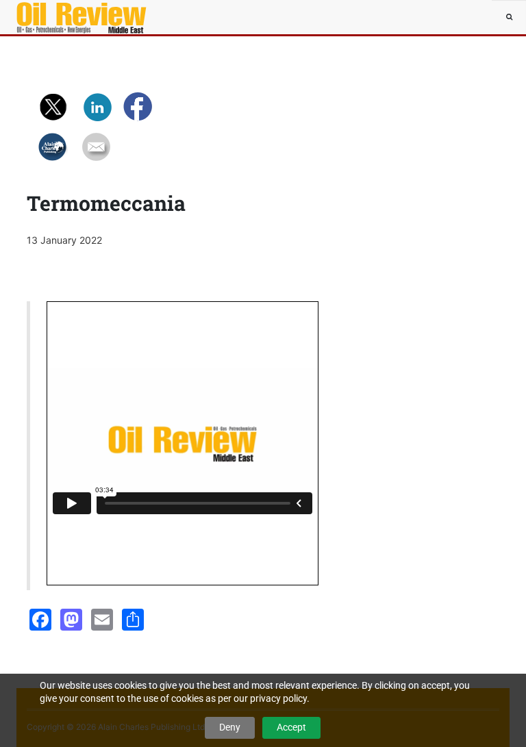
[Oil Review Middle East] (57, 17)
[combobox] (509, 17)
